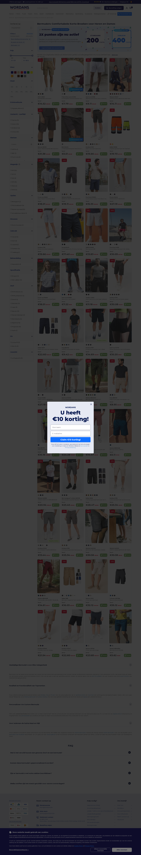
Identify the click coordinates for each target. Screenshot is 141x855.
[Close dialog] (91, 404)
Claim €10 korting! (70, 439)
